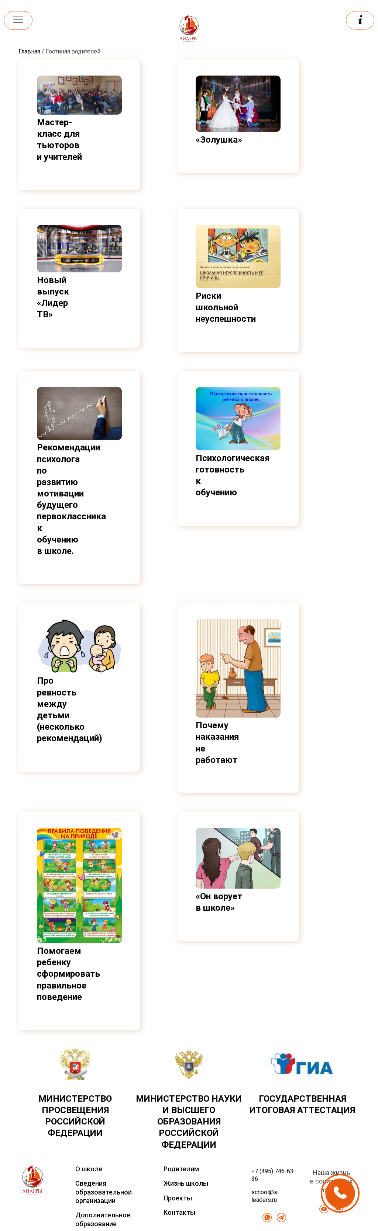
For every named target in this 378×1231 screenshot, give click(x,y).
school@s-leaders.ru (265, 1196)
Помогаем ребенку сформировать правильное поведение (68, 974)
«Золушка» (219, 140)
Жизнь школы (186, 1183)
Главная (29, 51)
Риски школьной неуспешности (226, 307)
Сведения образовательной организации (103, 1191)
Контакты (179, 1212)
